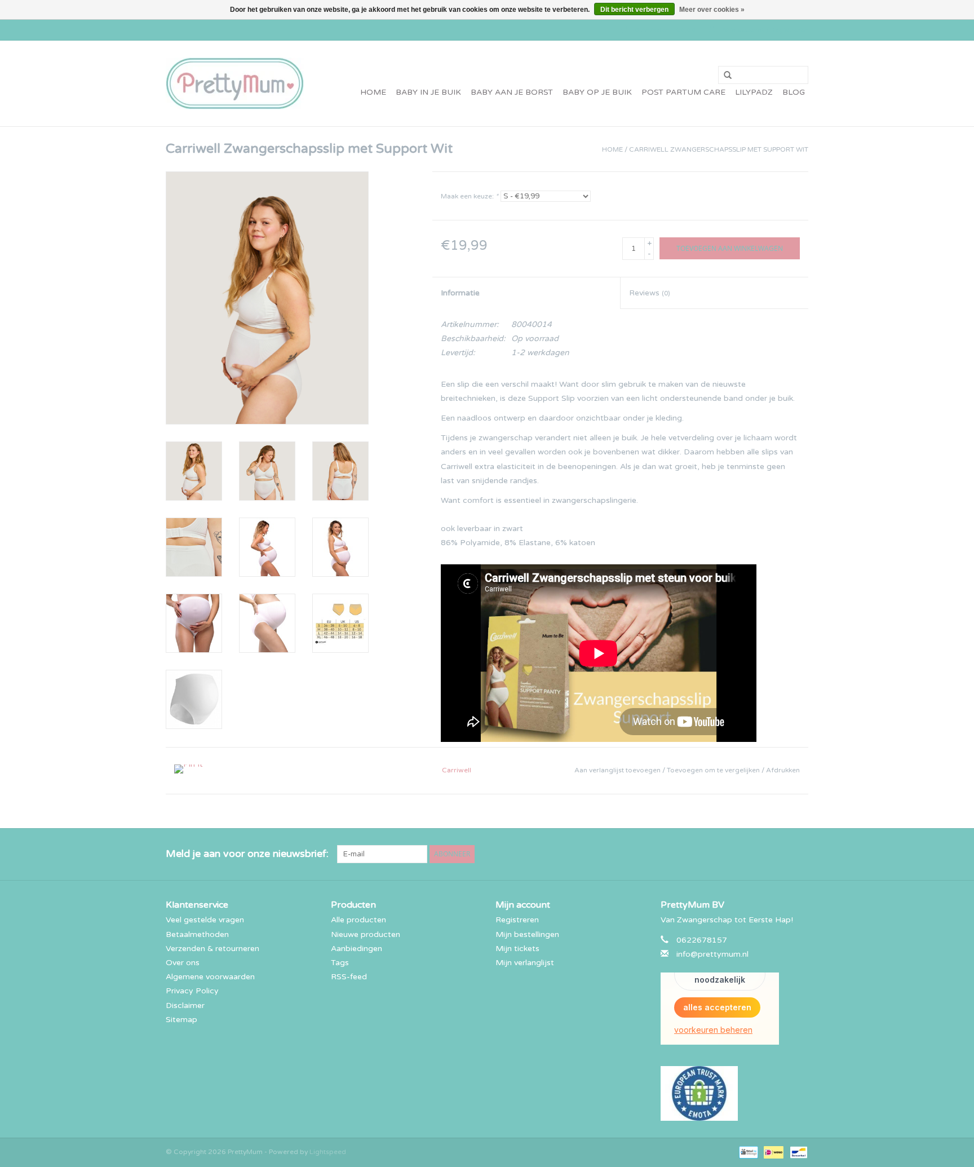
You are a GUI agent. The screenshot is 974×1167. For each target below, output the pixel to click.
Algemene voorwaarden (210, 977)
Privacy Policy (192, 991)
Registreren (517, 920)
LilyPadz (754, 92)
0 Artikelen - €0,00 (665, 30)
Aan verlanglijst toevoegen (618, 770)
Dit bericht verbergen (634, 10)
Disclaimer (185, 1005)
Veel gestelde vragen (205, 920)
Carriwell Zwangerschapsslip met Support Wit (718, 149)
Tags (340, 962)
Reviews (649, 293)
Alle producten (358, 920)
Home (373, 92)
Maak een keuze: (469, 196)
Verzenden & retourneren (212, 948)
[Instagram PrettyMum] (799, 854)
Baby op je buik (597, 92)
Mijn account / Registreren (764, 30)
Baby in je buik (428, 92)
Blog (793, 92)
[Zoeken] (723, 75)
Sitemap (181, 1019)
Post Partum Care (683, 92)
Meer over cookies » (712, 10)
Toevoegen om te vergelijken (714, 770)
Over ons (183, 962)
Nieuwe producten (365, 934)
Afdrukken (783, 770)
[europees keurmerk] (735, 1093)
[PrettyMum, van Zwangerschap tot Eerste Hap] (235, 83)
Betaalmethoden (197, 934)
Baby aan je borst (512, 92)
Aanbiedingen (356, 948)
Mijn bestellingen (527, 934)
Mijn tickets (517, 948)
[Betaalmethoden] (747, 1152)
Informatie (460, 293)
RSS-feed (349, 977)
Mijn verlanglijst (524, 962)
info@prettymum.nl (712, 954)
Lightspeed (327, 1152)
